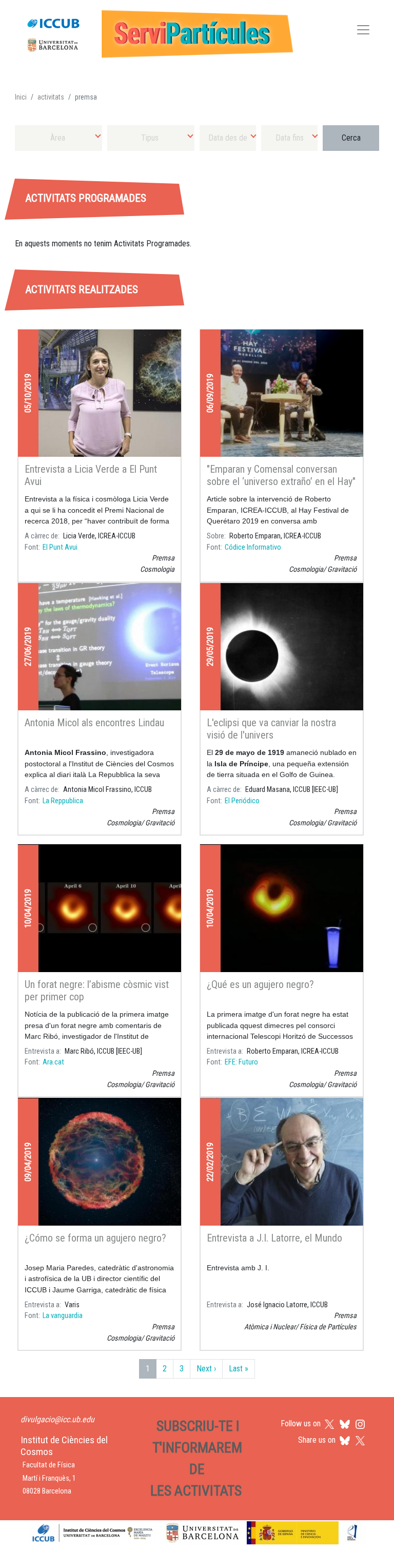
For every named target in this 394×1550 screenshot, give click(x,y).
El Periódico (242, 801)
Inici (21, 97)
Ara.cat (53, 1062)
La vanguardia (63, 1315)
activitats (50, 97)
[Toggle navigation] (363, 31)
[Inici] (155, 31)
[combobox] (58, 137)
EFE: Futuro (241, 1062)
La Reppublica (63, 801)
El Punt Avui (60, 547)
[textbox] (58, 137)
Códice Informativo (253, 547)
